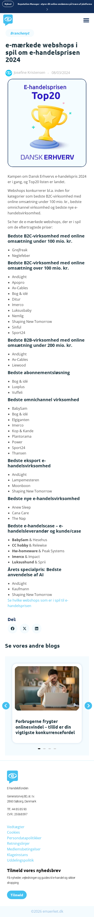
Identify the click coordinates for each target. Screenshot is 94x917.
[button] (12, 628)
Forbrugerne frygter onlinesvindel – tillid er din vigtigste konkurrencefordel (45, 726)
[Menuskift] (88, 20)
